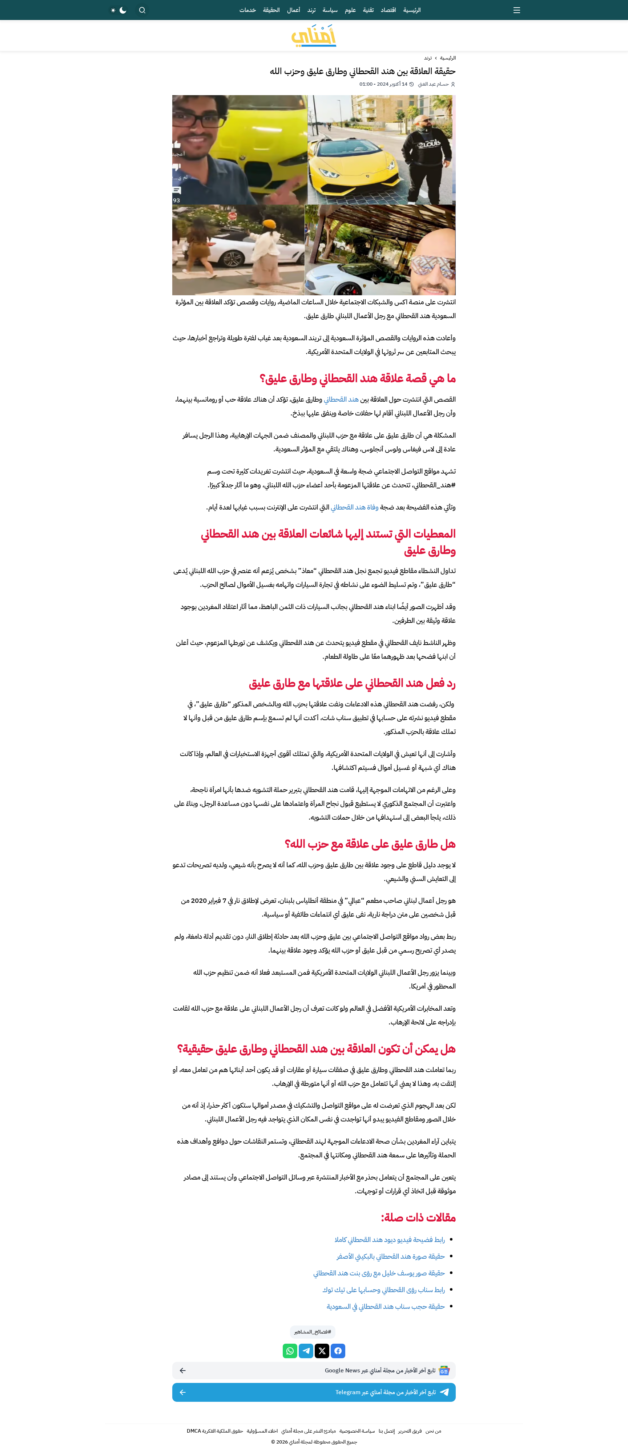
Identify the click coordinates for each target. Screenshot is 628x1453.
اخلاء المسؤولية (262, 1431)
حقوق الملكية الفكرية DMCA (215, 1431)
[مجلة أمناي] (314, 35)
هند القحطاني (341, 399)
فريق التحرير (410, 1431)
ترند (428, 58)
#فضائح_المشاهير (312, 1332)
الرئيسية (448, 58)
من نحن (433, 1431)
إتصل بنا (387, 1431)
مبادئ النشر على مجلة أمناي (308, 1431)
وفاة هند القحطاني (355, 507)
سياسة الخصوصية (357, 1431)
